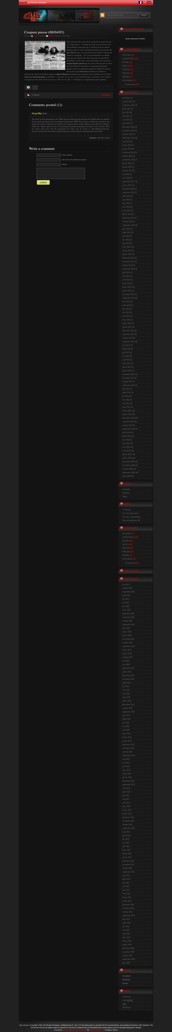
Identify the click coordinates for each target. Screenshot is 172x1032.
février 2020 (126, 145)
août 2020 (126, 142)
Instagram (126, 489)
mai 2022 (125, 98)
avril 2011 (126, 403)
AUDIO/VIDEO (128, 59)
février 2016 (126, 214)
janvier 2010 (127, 458)
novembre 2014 (128, 262)
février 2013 (126, 323)
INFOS (125, 66)
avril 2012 (126, 360)
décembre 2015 (128, 218)
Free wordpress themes (79, 1030)
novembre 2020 (128, 131)
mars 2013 (126, 320)
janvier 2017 (127, 185)
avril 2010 (126, 447)
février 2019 (126, 163)
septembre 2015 (128, 225)
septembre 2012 (128, 342)
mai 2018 (125, 174)
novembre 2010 (128, 422)
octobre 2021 (127, 102)
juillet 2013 (126, 305)
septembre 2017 (128, 182)
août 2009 (126, 476)
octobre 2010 (127, 425)
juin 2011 (125, 396)
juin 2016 (125, 200)
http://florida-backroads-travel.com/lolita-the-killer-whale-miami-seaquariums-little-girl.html (70, 130)
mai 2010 (125, 443)
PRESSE (51, 36)
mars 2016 (126, 211)
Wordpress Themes (111, 1030)
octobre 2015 (127, 222)
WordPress (127, 1008)
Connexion (127, 510)
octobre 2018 (127, 171)
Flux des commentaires (132, 517)
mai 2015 (125, 240)
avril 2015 (126, 243)
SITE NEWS (127, 80)
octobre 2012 (127, 338)
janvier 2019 (127, 167)
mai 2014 (125, 276)
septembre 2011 (128, 385)
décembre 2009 (128, 462)
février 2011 (126, 411)
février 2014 (126, 287)
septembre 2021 (128, 105)
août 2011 (126, 389)
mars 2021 (126, 123)
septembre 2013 (128, 298)
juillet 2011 (126, 393)
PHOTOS (126, 70)
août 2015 (126, 229)
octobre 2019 (127, 156)
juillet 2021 (126, 109)
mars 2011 (126, 407)
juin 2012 (125, 352)
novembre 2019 (128, 152)
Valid (128, 1000)
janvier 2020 (127, 149)
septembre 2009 (128, 473)
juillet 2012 (126, 349)
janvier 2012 (127, 371)
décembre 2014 (128, 258)
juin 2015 (125, 236)
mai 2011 (125, 400)
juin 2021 (125, 112)
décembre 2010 (128, 418)
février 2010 (126, 454)
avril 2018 (126, 178)
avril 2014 (126, 280)
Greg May (37, 113)
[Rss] (102, 16)
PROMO (125, 77)
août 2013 (126, 302)
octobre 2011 (127, 382)
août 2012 (126, 345)
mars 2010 (126, 451)
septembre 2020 (128, 138)
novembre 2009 (128, 465)
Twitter (124, 497)
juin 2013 (125, 309)
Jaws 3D (23, 2)
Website (64, 164)
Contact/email (130, 84)
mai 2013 (125, 312)
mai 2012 (125, 356)
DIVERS (125, 62)
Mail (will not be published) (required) (74, 159)
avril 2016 (126, 207)
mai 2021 (125, 116)
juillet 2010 (126, 436)
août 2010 (126, 433)
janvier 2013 (127, 327)
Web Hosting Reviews (96, 1030)
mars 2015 (126, 247)
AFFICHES (126, 55)
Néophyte (126, 493)
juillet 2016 (126, 196)
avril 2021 (126, 120)
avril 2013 (126, 316)
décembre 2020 (128, 127)
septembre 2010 (128, 429)
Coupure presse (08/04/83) (44, 32)
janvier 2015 (127, 254)
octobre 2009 (127, 469)
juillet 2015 (126, 232)
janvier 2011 (127, 414)
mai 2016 (125, 203)
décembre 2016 (128, 189)
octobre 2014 (127, 265)
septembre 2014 (128, 269)
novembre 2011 (128, 378)
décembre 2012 (128, 331)
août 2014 (126, 272)
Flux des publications (131, 513)
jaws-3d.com (24, 1025)
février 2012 (126, 367)
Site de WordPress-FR (131, 521)
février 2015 (126, 251)
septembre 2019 (128, 160)
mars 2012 (126, 363)
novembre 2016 (128, 192)
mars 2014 (126, 283)
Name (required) (67, 155)
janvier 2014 (127, 291)
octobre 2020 (127, 134)
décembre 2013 (128, 294)
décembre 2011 (128, 374)
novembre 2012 (128, 334)
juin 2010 (125, 440)
